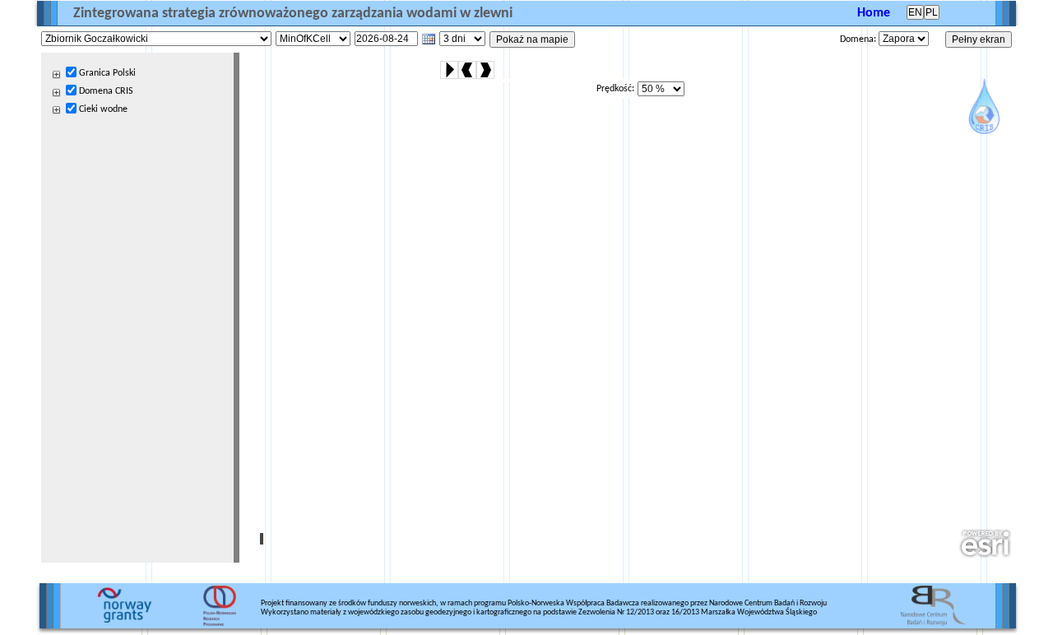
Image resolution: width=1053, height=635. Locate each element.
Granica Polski (107, 73)
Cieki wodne (103, 109)
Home (873, 13)
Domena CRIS (106, 91)
